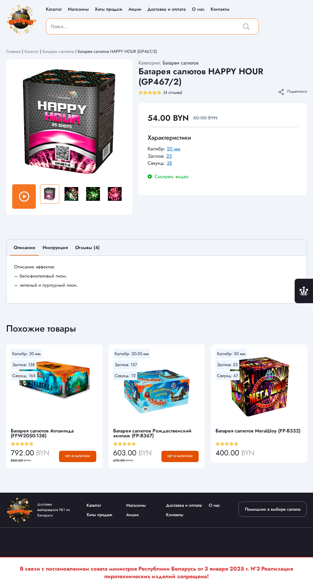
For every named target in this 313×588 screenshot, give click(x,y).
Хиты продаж (108, 9)
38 (169, 163)
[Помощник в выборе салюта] (304, 291)
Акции (134, 9)
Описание (24, 247)
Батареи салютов (58, 51)
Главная (13, 51)
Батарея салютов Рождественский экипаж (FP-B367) (152, 433)
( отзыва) (173, 92)
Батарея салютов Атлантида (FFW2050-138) (42, 433)
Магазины (78, 9)
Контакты (220, 9)
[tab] (24, 249)
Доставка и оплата (166, 9)
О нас (198, 9)
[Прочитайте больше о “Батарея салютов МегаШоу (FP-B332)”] (299, 453)
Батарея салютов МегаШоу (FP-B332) (257, 430)
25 (169, 156)
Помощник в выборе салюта (272, 509)
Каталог (54, 9)
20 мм (173, 148)
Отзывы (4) (87, 247)
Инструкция (55, 247)
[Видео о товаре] (24, 196)
